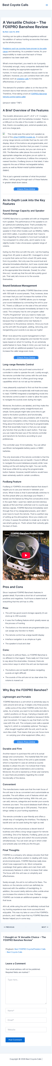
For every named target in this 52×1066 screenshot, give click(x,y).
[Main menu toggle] (46, 5)
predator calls (23, 79)
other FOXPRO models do (24, 137)
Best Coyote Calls (15, 5)
